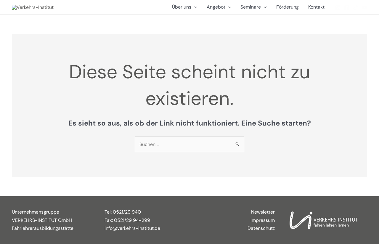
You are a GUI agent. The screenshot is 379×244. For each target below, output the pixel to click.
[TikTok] (355, 7)
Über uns (181, 7)
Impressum (262, 220)
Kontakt (316, 7)
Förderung (287, 7)
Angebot (216, 7)
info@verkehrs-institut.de (132, 228)
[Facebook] (346, 7)
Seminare (250, 7)
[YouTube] (364, 7)
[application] (194, 7)
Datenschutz (261, 228)
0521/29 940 (127, 212)
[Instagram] (338, 7)
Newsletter (263, 212)
